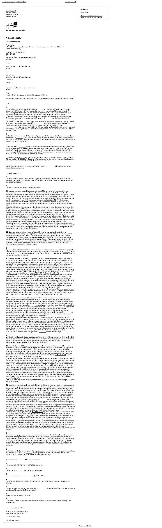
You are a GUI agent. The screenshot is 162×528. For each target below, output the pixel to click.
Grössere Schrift (70, 2)
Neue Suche (85, 12)
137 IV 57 (24, 356)
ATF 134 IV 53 (25, 284)
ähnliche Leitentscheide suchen (91, 16)
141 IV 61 (67, 376)
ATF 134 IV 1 (41, 273)
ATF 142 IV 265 (60, 355)
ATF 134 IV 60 (26, 271)
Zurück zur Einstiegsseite (11, 2)
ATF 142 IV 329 (29, 365)
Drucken (23, 2)
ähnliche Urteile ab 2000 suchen (91, 18)
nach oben (88, 526)
